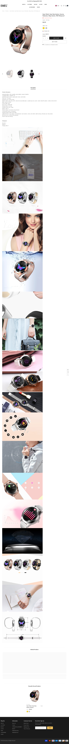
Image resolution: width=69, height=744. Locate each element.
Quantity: (44, 36)
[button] (2, 74)
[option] (20, 39)
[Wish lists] (63, 5)
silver (29, 711)
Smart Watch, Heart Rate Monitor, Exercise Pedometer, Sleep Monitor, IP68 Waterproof (34, 706)
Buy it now (54, 41)
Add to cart (56, 38)
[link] (11, 676)
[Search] (61, 5)
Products (7, 11)
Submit (50, 727)
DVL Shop (47, 20)
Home (3, 11)
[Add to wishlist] (65, 38)
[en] (56, 5)
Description (33, 87)
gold (27, 711)
